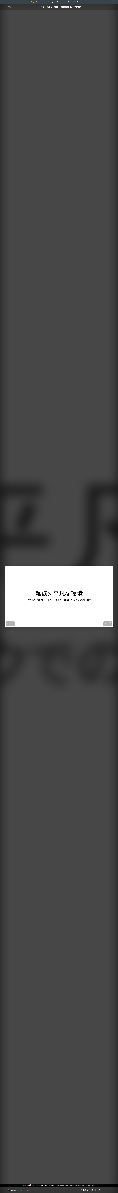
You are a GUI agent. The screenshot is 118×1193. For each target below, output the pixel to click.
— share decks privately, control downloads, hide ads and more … (59, 2)
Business (85, 1190)
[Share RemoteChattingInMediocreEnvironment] (99, 1190)
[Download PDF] (109, 1190)
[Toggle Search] (107, 7)
